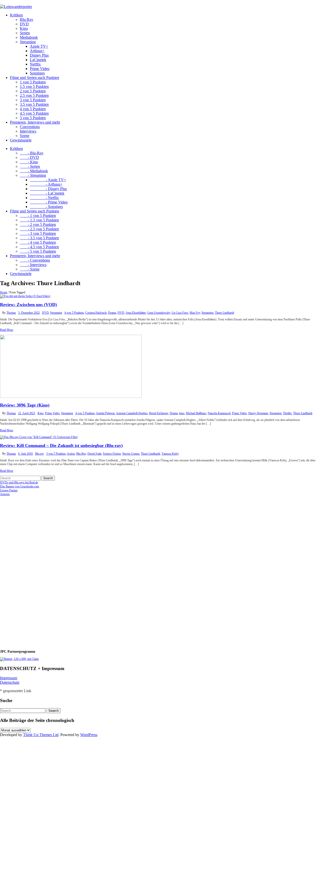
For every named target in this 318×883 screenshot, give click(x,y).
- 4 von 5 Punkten (38, 242)
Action (71, 453)
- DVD (29, 157)
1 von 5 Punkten (33, 82)
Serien (25, 33)
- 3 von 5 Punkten (38, 233)
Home (3, 292)
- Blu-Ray (31, 153)
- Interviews (33, 265)
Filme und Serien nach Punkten (34, 77)
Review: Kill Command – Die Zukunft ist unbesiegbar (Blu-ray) (61, 445)
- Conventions (35, 260)
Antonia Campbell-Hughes (132, 413)
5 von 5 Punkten (33, 118)
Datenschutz (9, 682)
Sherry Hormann (258, 413)
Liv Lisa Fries (180, 312)
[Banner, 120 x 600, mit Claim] (19, 659)
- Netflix (44, 198)
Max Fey (195, 312)
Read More (6, 330)
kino (181, 413)
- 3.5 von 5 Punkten (39, 238)
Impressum (8, 678)
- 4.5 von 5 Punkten (39, 247)
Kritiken (16, 15)
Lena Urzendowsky (158, 312)
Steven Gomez (130, 453)
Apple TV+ (39, 46)
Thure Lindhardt (224, 312)
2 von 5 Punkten (33, 91)
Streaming (28, 42)
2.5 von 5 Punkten (34, 95)
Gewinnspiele (21, 140)
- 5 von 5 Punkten (38, 251)
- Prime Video (49, 202)
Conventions (30, 127)
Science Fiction (112, 453)
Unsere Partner (9, 490)
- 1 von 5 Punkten (38, 215)
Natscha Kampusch (219, 413)
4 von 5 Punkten (33, 109)
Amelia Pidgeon (105, 413)
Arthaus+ (37, 51)
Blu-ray (39, 453)
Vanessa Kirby (170, 453)
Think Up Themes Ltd (40, 735)
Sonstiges (37, 73)
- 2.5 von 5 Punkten (39, 229)
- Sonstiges (46, 206)
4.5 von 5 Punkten (34, 113)
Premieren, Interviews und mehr (35, 122)
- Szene (30, 269)
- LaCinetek (47, 193)
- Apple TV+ (48, 180)
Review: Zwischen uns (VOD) (28, 304)
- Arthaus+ (46, 184)
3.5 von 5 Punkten (34, 104)
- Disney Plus (48, 189)
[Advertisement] (32, 570)
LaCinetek (38, 60)
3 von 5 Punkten (33, 100)
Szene (24, 136)
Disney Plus (39, 55)
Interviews (28, 131)
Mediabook (29, 37)
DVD (24, 24)
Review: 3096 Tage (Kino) (24, 405)
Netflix (35, 64)
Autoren (5, 494)
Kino (24, 28)
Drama (112, 312)
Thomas (11, 312)
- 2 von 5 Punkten (38, 224)
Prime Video (39, 69)
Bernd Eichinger (158, 413)
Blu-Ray (26, 19)
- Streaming (33, 175)
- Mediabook (34, 171)
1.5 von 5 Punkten (34, 86)
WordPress (88, 735)
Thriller (287, 413)
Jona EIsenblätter (136, 312)
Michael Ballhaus (196, 413)
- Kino (29, 162)
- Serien (30, 166)
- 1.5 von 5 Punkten (39, 220)
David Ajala (94, 453)
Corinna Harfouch (96, 312)
